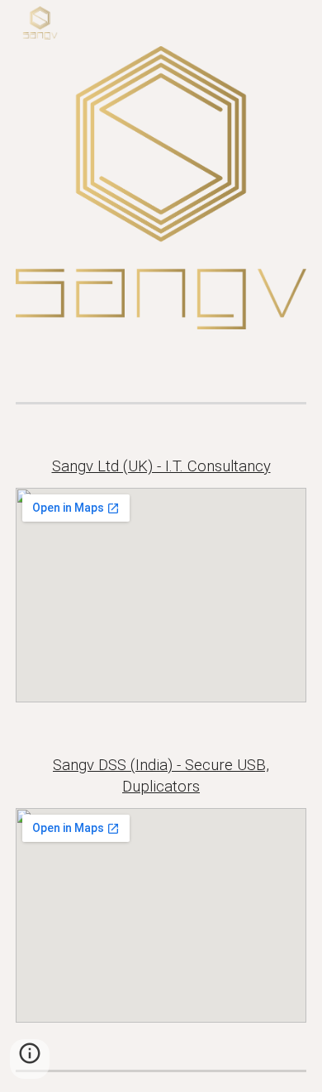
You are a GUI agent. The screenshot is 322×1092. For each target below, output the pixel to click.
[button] (30, 1059)
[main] (161, 466)
